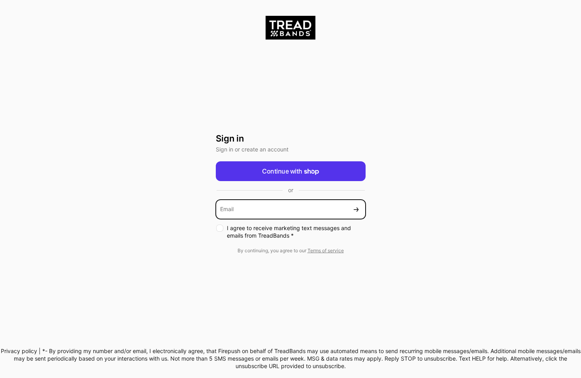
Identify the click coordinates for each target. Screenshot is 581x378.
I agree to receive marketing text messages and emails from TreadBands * (289, 232)
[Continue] (356, 209)
